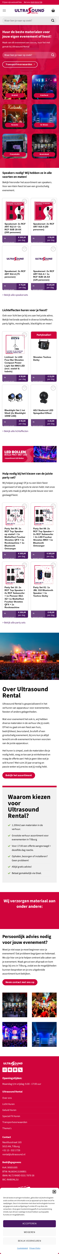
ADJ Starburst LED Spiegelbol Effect (43, 411)
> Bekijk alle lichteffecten (15, 431)
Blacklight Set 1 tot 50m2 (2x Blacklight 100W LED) (15, 413)
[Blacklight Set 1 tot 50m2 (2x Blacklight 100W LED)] (15, 396)
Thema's (6, 1128)
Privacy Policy (34, 1248)
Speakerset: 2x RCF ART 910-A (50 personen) (43, 227)
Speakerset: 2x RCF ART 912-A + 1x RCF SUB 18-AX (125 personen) (43, 275)
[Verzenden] (53, 21)
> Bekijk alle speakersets (15, 295)
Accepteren (29, 1223)
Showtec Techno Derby (42, 358)
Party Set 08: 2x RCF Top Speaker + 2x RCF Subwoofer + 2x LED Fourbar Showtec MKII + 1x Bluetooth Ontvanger (43, 537)
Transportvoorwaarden (14, 1122)
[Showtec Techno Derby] (44, 343)
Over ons (7, 1098)
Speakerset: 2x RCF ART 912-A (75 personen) (15, 274)
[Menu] (4, 10)
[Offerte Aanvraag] (53, 10)
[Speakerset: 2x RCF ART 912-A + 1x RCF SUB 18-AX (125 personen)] (44, 257)
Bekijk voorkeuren (29, 1241)
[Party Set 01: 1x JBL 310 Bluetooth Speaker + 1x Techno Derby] (44, 573)
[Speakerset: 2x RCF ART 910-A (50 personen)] (44, 209)
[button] (54, 1191)
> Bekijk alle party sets (13, 622)
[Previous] (7, 918)
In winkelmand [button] (9, 240)
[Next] (51, 918)
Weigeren (29, 1232)
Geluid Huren (9, 1110)
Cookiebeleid (22, 1248)
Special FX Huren (11, 1116)
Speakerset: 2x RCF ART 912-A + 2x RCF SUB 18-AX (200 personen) (15, 228)
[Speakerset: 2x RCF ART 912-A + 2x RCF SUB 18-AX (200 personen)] (15, 209)
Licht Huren (8, 1104)
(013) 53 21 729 (36, 2)
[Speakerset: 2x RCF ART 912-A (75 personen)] (15, 257)
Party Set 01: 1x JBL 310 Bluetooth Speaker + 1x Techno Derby (43, 591)
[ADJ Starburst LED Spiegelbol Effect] (44, 396)
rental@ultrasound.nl (13, 1154)
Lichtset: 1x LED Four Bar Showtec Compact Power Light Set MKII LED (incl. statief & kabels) (15, 364)
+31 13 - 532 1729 (11, 1150)
